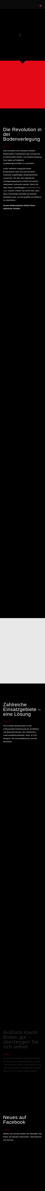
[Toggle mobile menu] (41, 6)
